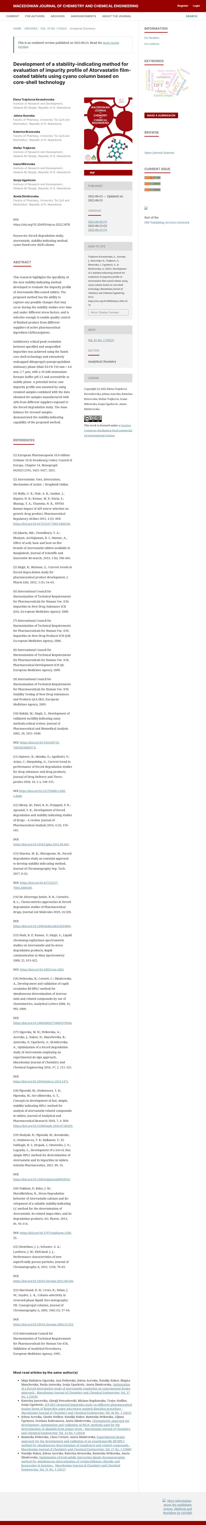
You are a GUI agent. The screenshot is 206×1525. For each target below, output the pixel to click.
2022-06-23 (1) (97, 230)
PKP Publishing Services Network (166, 222)
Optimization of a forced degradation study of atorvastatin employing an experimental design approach (75, 1388)
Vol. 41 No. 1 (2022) (53, 28)
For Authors (35, 16)
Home (17, 28)
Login (196, 5)
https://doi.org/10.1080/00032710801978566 (42, 1023)
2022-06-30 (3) (97, 222)
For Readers (151, 38)
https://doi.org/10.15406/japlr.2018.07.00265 (42, 1126)
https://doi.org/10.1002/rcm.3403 (42, 969)
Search (191, 16)
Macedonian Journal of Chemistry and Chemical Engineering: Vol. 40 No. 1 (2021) (76, 1413)
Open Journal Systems (159, 153)
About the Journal (116, 16)
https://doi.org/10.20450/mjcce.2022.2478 (41, 224)
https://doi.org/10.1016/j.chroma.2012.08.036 (43, 1281)
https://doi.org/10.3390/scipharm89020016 (41, 1179)
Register (182, 5)
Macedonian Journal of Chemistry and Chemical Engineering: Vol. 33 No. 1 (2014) (75, 1431)
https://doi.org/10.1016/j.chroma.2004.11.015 (43, 1324)
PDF (92, 172)
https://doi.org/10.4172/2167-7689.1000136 (41, 524)
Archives (58, 16)
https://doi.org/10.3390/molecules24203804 (42, 926)
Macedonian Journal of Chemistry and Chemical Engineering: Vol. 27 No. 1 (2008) (76, 1449)
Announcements (83, 16)
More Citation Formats (105, 312)
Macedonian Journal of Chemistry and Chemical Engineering (75, 6)
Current (12, 16)
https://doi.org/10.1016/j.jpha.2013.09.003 (41, 844)
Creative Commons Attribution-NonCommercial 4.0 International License (108, 430)
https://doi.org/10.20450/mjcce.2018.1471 (40, 1081)
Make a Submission (161, 115)
